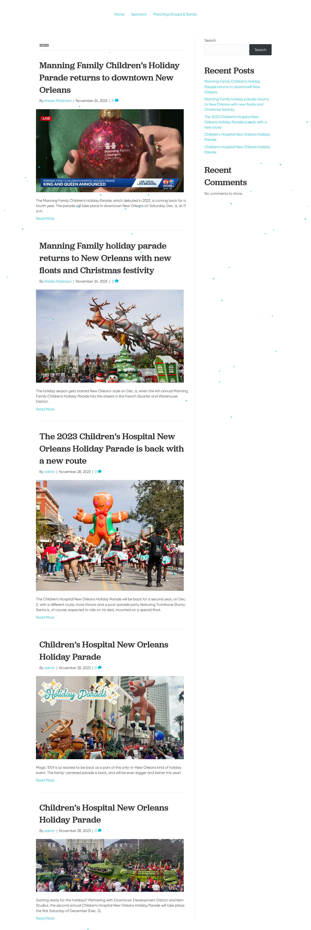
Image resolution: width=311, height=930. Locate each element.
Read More (45, 218)
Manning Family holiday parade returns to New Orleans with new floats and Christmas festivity (105, 258)
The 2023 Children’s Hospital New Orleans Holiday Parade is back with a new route (111, 448)
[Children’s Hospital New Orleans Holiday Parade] (110, 717)
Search (210, 40)
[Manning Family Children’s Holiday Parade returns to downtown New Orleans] (110, 150)
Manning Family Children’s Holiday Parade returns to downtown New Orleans (109, 77)
